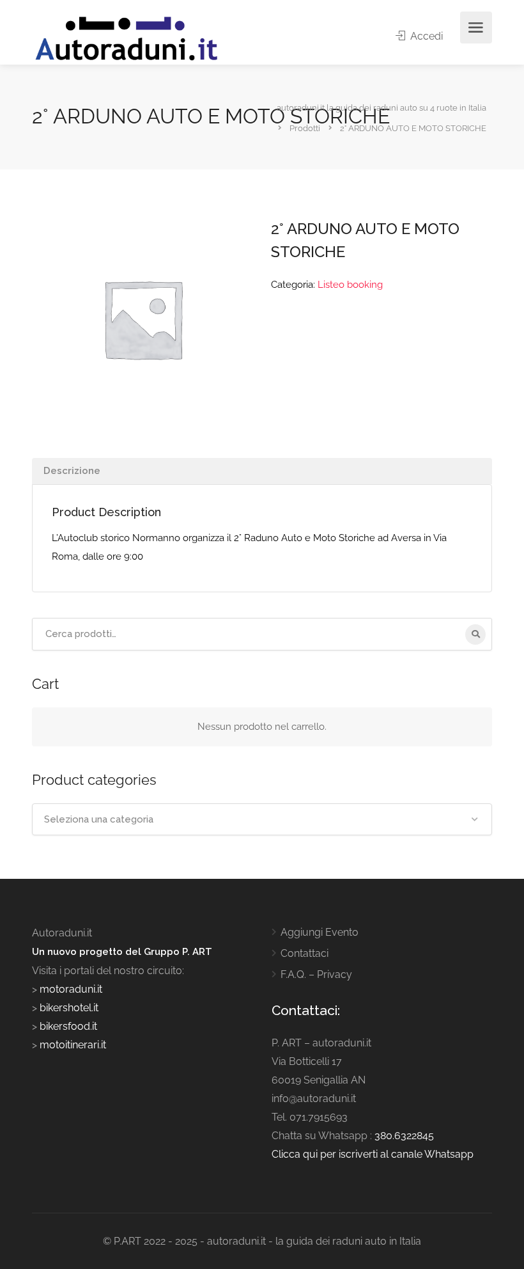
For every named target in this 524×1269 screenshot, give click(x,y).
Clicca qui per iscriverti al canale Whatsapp (373, 1154)
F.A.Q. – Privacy (316, 974)
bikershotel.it (69, 1008)
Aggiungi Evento (319, 932)
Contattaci (304, 953)
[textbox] (262, 819)
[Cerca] (475, 634)
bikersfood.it (68, 1026)
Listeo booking (350, 284)
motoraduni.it (69, 989)
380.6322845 (404, 1136)
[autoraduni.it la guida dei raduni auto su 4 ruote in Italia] (126, 39)
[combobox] (262, 819)
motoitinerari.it (71, 1045)
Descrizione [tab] (71, 471)
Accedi (425, 36)
